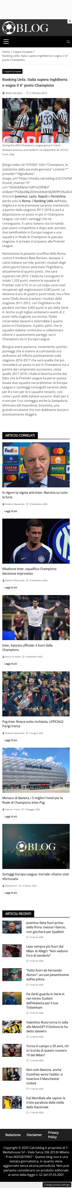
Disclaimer (34, 1135)
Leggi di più (10, 511)
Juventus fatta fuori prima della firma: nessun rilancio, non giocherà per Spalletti (46, 927)
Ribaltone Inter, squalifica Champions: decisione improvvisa (29, 571)
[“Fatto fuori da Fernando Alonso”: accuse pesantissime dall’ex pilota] (12, 974)
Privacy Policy (53, 1134)
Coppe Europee (12, 71)
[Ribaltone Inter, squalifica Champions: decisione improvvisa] (36, 541)
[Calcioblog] (25, 27)
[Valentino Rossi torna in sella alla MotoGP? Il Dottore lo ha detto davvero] (12, 1026)
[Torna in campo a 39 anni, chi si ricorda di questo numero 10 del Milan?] (12, 1050)
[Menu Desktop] (6, 41)
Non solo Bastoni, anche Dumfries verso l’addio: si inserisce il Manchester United (44, 1076)
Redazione (13, 1135)
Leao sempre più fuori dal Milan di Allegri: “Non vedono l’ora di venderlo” (47, 951)
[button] (68, 41)
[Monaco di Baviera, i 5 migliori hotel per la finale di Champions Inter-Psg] (36, 770)
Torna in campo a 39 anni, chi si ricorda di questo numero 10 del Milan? (47, 1050)
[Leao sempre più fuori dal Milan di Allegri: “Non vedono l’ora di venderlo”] (12, 950)
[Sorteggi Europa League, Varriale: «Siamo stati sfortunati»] (36, 846)
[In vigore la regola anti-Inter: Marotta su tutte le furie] (36, 464)
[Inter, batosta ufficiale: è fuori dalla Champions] (36, 617)
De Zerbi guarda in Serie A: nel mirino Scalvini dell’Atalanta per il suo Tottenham (45, 1001)
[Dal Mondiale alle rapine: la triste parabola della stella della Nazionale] (12, 1102)
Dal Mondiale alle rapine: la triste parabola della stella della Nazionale (45, 1102)
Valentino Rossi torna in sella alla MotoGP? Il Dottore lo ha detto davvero (47, 1027)
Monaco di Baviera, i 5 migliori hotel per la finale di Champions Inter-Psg (32, 800)
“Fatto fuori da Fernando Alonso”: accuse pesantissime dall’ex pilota (47, 974)
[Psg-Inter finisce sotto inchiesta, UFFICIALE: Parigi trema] (36, 693)
